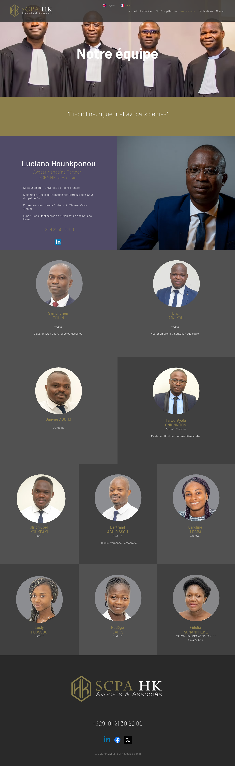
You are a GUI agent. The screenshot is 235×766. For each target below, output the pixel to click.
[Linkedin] (107, 740)
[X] (128, 740)
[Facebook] (117, 740)
